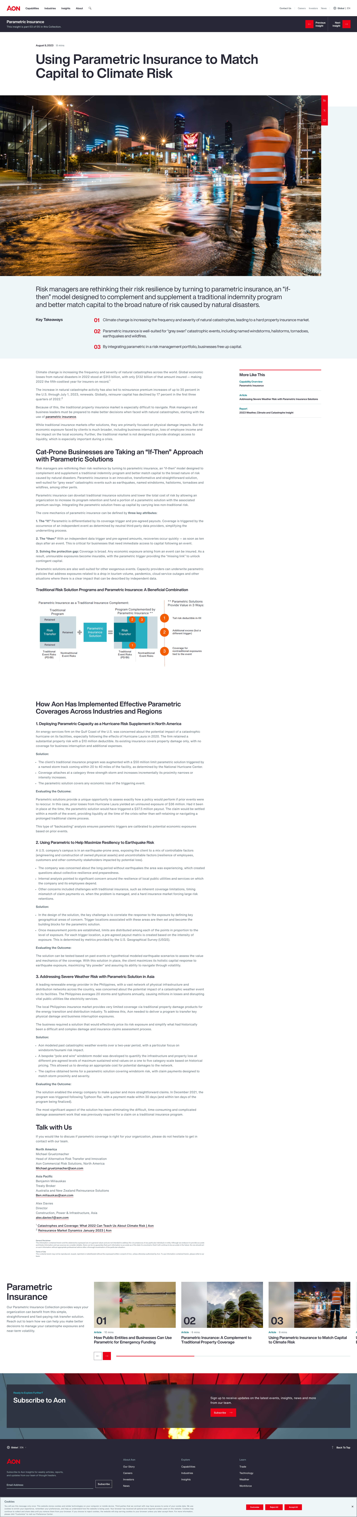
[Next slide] (107, 1356)
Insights (65, 8)
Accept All (293, 1507)
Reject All (274, 1507)
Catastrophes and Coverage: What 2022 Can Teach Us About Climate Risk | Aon (96, 1225)
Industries (50, 8)
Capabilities (32, 8)
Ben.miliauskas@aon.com (54, 1195)
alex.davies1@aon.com (52, 1217)
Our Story (129, 1466)
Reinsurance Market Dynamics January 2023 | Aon (75, 1230)
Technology (246, 1473)
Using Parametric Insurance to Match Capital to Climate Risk (308, 1339)
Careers (302, 8)
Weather (244, 1479)
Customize (254, 1507)
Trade (242, 1466)
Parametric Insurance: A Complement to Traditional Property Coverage (216, 1339)
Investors (313, 8)
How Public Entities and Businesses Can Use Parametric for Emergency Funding (133, 1339)
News (323, 8)
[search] (90, 8)
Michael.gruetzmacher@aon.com (59, 1168)
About (79, 8)
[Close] (352, 1506)
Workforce (245, 1486)
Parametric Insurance (25, 22)
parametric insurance (61, 416)
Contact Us (285, 8)
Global (344, 8)
